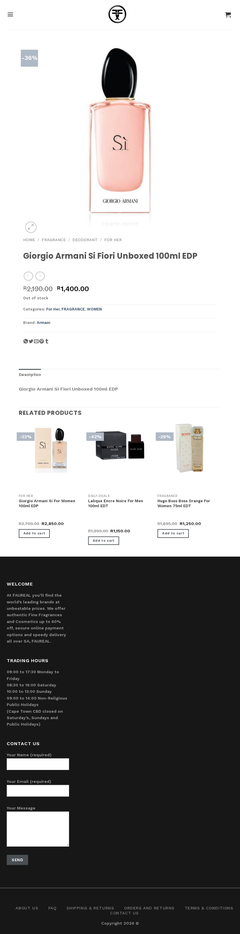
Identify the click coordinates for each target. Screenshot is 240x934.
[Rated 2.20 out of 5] (100, 524)
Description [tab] (30, 374)
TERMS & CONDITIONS (209, 908)
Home (29, 239)
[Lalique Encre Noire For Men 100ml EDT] (120, 444)
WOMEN (94, 309)
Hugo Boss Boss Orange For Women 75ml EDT (183, 503)
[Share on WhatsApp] (25, 343)
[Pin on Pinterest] (41, 343)
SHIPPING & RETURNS (90, 908)
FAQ (52, 908)
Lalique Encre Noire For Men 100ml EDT (115, 503)
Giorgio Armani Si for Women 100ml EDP (47, 503)
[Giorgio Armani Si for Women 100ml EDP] (51, 448)
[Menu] (10, 14)
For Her (113, 239)
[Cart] (228, 14)
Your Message (21, 808)
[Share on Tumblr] (46, 343)
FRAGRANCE (54, 239)
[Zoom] (31, 227)
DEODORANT (85, 239)
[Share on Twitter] (31, 343)
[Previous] (19, 489)
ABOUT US (27, 908)
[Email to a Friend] (36, 343)
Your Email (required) (29, 781)
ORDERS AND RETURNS (149, 908)
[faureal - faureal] (120, 16)
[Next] (221, 489)
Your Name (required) (29, 754)
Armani (43, 322)
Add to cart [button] (34, 533)
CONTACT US (124, 913)
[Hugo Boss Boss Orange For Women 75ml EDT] (189, 448)
